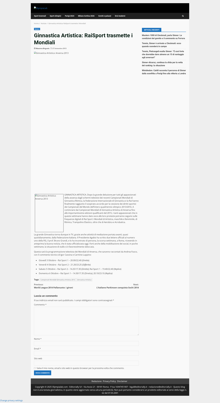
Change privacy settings (11, 400)
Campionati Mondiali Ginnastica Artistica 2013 (57, 280)
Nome (38, 338)
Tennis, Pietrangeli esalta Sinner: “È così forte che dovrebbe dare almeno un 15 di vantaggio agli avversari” (163, 54)
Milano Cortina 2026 (86, 16)
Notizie (37, 29)
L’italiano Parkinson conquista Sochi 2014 (118, 286)
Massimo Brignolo (42, 48)
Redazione (97, 381)
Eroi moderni (120, 16)
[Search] (183, 15)
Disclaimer (122, 381)
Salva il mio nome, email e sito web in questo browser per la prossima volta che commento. (80, 368)
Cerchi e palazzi (104, 16)
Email (37, 348)
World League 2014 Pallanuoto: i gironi (53, 286)
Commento (40, 304)
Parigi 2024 (69, 16)
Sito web (38, 358)
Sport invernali (40, 16)
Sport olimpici (55, 16)
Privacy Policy (109, 381)
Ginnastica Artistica (84, 280)
